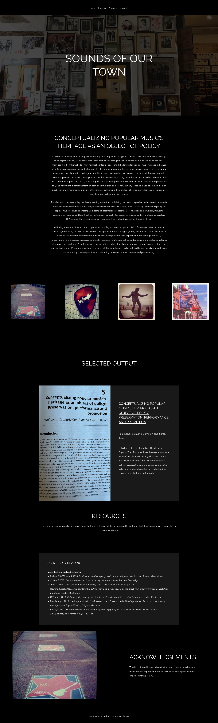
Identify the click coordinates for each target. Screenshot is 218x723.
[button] (102, 8)
